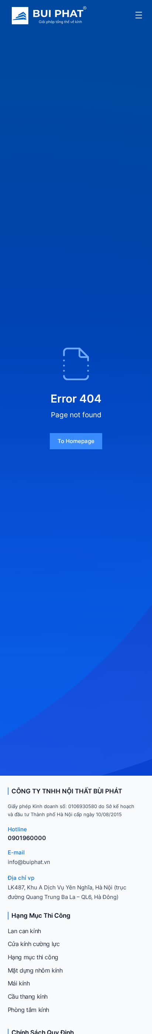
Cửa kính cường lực (34, 944)
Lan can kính (24, 931)
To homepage (76, 441)
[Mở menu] (138, 15)
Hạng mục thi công (33, 957)
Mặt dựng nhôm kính (35, 970)
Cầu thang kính (28, 996)
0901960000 (27, 838)
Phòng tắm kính (28, 1009)
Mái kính (19, 983)
